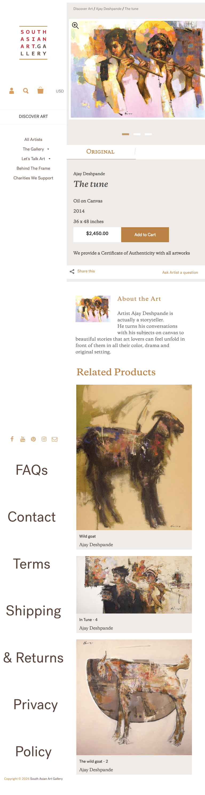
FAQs (31, 470)
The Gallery (33, 149)
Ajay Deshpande (109, 8)
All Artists (33, 139)
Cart (40, 90)
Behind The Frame (33, 168)
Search (26, 90)
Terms (31, 564)
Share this (86, 271)
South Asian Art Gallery (46, 779)
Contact (31, 517)
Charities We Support (33, 178)
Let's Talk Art (33, 159)
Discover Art (83, 8)
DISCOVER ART (33, 116)
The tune (132, 8)
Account (12, 90)
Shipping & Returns (33, 634)
